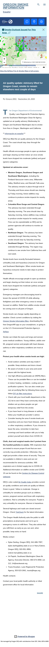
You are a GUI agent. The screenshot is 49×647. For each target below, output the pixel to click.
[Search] (38, 4)
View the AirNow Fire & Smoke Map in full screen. (19, 71)
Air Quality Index (24, 482)
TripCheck (20, 512)
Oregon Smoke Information (15, 6)
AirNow (6, 332)
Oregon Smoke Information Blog (16, 321)
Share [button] (40, 593)
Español (6, 12)
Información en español (14, 134)
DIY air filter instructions (22, 394)
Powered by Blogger (26, 636)
